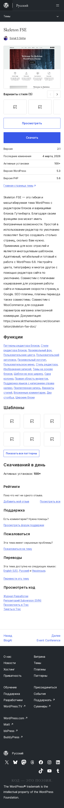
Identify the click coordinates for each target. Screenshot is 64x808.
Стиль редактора (47, 364)
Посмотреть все (50, 501)
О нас (7, 656)
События (40, 694)
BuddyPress (13, 737)
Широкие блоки (25, 397)
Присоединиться (45, 687)
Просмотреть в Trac (16, 604)
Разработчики (13, 700)
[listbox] (32, 430)
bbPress (11, 731)
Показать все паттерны (21, 453)
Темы (7, 16)
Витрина (39, 656)
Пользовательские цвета (19, 354)
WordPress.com (16, 718)
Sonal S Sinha (18, 38)
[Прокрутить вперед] (57, 94)
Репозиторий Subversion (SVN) (22, 600)
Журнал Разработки (16, 596)
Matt (9, 724)
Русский (24, 570)
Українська (38, 570)
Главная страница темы (18, 185)
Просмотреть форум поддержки (24, 525)
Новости (10, 663)
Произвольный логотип (32, 359)
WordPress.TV (15, 706)
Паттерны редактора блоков (21, 345)
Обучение (10, 687)
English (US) (11, 570)
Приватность (13, 675)
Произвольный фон (40, 350)
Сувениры (42, 706)
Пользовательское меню (19, 364)
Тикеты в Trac (12, 609)
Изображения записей (17, 369)
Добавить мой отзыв (16, 501)
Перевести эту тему (16, 578)
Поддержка (12, 694)
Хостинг (9, 669)
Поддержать (44, 700)
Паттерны (40, 675)
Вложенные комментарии (29, 392)
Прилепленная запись (27, 387)
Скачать (32, 137)
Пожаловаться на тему (18, 548)
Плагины (40, 669)
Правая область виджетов (31, 378)
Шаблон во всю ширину (28, 373)
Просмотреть (32, 123)
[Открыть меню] (58, 5)
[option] (12, 421)
